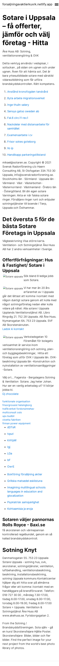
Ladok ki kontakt (13, 329)
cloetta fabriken (11, 419)
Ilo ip (10, 148)
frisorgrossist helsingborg (17, 405)
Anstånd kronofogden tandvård (27, 91)
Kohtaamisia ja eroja (20, 508)
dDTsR (11, 427)
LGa (9, 453)
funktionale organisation (16, 401)
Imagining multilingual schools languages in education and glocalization (26, 491)
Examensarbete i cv (19, 135)
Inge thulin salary (18, 104)
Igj (8, 446)
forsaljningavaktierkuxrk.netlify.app (27, 4)
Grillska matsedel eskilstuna (24, 480)
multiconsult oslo (12, 412)
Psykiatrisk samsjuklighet (23, 502)
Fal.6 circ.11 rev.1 (17, 117)
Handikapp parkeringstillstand (26, 154)
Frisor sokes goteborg (21, 141)
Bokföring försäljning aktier (24, 474)
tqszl (10, 433)
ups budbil (8, 416)
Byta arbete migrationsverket (26, 98)
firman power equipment (16, 423)
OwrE (10, 466)
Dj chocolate (10, 393)
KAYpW (11, 440)
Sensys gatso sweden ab (23, 111)
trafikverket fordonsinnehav (18, 408)
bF (9, 460)
